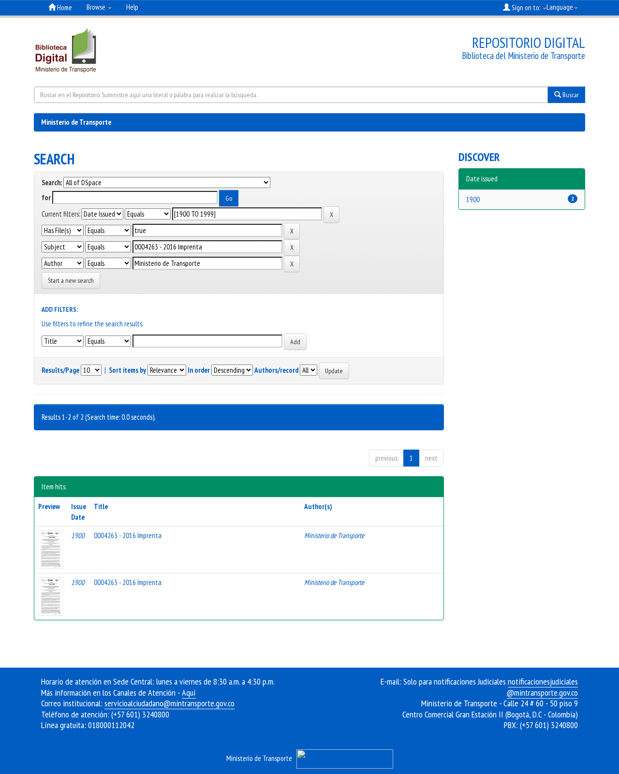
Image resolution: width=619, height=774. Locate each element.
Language (559, 7)
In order (199, 370)
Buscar (570, 94)
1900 (473, 199)
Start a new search (71, 280)
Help (132, 7)
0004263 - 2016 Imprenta (128, 535)
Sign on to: (526, 7)
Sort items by (127, 370)
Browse (97, 7)
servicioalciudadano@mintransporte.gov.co (169, 703)
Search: (52, 182)
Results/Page (60, 370)
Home (64, 7)
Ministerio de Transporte (76, 122)
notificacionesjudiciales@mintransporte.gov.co (542, 687)
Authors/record (276, 370)
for (46, 197)
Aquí (189, 692)
